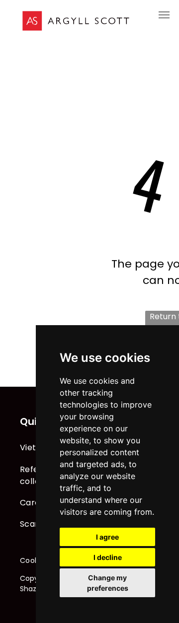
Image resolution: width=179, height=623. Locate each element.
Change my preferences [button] (107, 582)
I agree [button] (107, 537)
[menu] (164, 15)
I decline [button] (107, 557)
